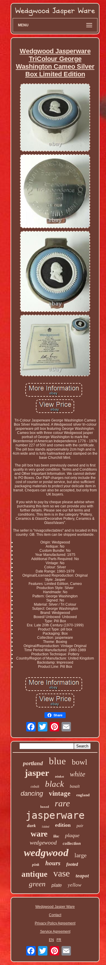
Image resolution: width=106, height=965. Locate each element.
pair (80, 826)
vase (61, 873)
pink (35, 864)
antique (34, 874)
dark (31, 825)
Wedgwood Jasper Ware (55, 907)
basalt (75, 786)
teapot (82, 876)
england (83, 795)
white (77, 774)
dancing (32, 793)
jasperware (55, 815)
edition (63, 825)
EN (51, 940)
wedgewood (43, 842)
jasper (37, 773)
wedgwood (46, 852)
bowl (79, 762)
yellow (74, 885)
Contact (55, 915)
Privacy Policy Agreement (55, 923)
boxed (44, 806)
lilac (56, 836)
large (80, 855)
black (54, 784)
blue (57, 761)
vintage (59, 793)
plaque (72, 835)
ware (39, 833)
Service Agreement (55, 931)
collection (72, 843)
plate (57, 885)
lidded (45, 826)
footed (72, 864)
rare (62, 803)
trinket (59, 776)
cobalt (35, 786)
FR (59, 940)
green (37, 884)
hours (52, 863)
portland (33, 763)
